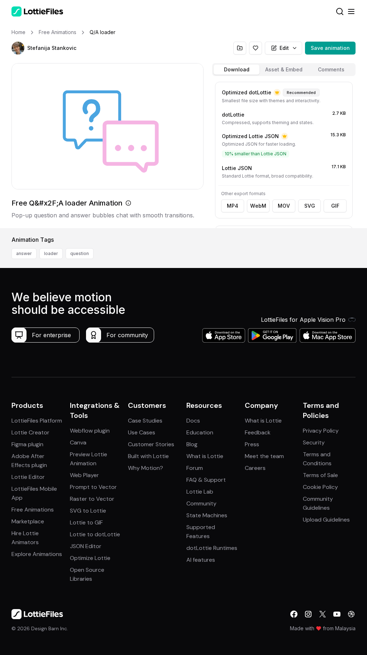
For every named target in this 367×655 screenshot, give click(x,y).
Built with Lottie (148, 456)
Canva (78, 442)
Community (201, 503)
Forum (194, 468)
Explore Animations (36, 554)
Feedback (258, 432)
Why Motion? (145, 468)
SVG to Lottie (88, 510)
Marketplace (27, 521)
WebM (258, 206)
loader (51, 253)
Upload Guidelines (326, 519)
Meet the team (264, 456)
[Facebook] (294, 614)
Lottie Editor (28, 477)
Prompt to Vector (93, 487)
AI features (200, 560)
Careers (255, 468)
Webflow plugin (90, 430)
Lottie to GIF (86, 522)
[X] (322, 614)
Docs (193, 420)
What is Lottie (204, 456)
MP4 (232, 206)
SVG (309, 206)
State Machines (206, 515)
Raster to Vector (92, 499)
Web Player (84, 475)
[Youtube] (337, 614)
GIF (335, 206)
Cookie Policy (320, 487)
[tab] (236, 70)
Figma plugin (27, 444)
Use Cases (141, 432)
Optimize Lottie (90, 558)
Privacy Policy (321, 430)
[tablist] (284, 69)
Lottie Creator (30, 432)
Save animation (330, 48)
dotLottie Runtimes (211, 548)
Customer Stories (151, 444)
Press (252, 444)
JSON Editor (85, 546)
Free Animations (32, 509)
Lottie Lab (199, 491)
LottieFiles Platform (36, 420)
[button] (17, 48)
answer (24, 253)
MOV (284, 206)
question (79, 253)
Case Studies (145, 420)
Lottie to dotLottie (95, 534)
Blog (191, 444)
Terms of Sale (320, 475)
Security (314, 442)
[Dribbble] (351, 614)
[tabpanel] (284, 153)
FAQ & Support (206, 480)
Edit (284, 48)
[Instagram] (308, 614)
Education (199, 432)
